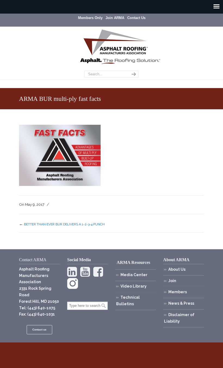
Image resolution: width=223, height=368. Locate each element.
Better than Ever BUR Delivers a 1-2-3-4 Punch (64, 224)
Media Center (133, 275)
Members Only (90, 18)
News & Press (181, 303)
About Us (176, 269)
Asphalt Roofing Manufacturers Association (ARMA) (115, 42)
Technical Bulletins (128, 300)
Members (177, 292)
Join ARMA (115, 18)
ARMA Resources (133, 262)
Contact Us (136, 18)
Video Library (133, 286)
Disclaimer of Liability (179, 318)
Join (172, 281)
